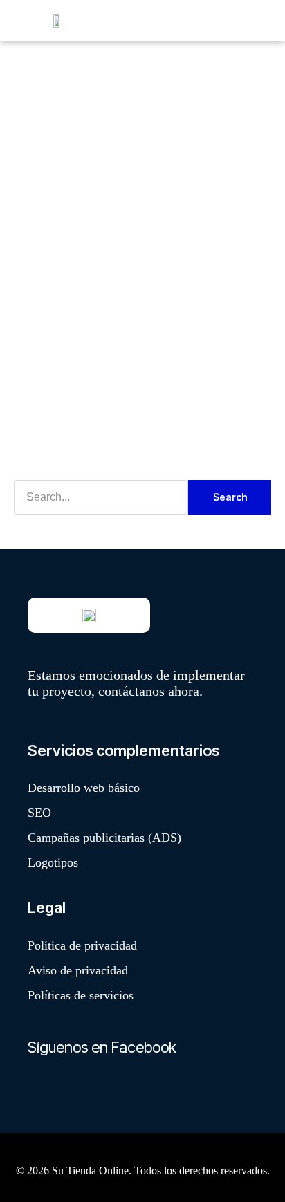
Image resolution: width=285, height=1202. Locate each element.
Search (230, 497)
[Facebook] (45, 1088)
